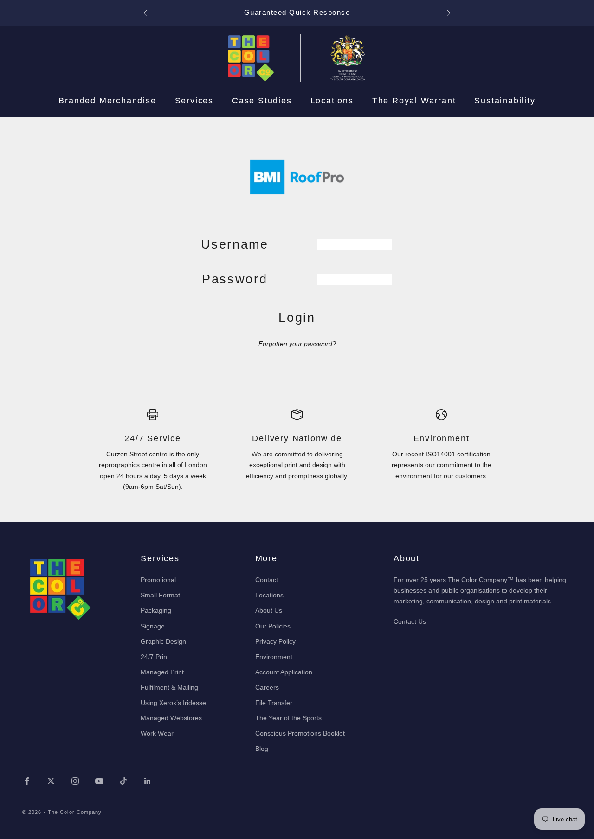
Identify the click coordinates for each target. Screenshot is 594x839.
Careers (267, 687)
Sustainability (504, 100)
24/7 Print (155, 656)
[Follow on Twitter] (51, 781)
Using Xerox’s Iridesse (173, 702)
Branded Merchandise (107, 100)
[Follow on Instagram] (75, 781)
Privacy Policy (275, 641)
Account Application (283, 672)
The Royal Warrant (414, 100)
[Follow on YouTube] (99, 781)
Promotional (158, 579)
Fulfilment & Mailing (169, 687)
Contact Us (410, 621)
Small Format (160, 595)
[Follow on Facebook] (27, 781)
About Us (268, 610)
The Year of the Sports (288, 718)
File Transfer (273, 702)
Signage (153, 626)
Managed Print (162, 672)
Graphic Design (163, 641)
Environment (273, 656)
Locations (332, 100)
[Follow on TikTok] (123, 781)
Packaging (156, 610)
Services (194, 100)
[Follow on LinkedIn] (147, 781)
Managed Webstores (171, 718)
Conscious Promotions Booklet (300, 733)
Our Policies (273, 626)
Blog (261, 748)
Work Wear (157, 733)
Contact (266, 579)
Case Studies (262, 100)
